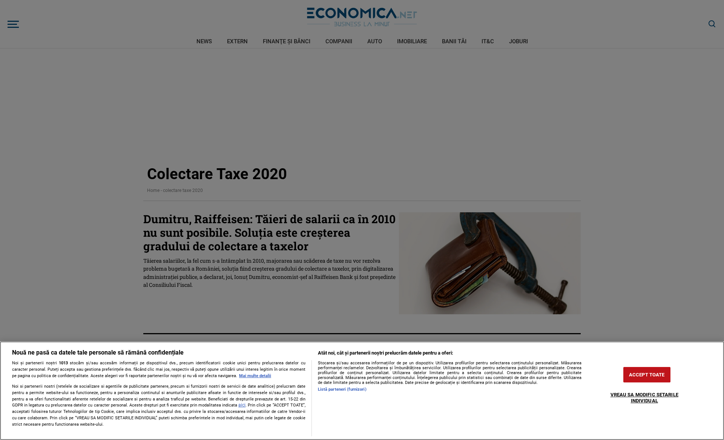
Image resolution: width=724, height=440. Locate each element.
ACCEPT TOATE (647, 375)
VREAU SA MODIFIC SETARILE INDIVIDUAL (644, 398)
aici (241, 405)
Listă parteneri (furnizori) (342, 389)
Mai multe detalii (255, 375)
